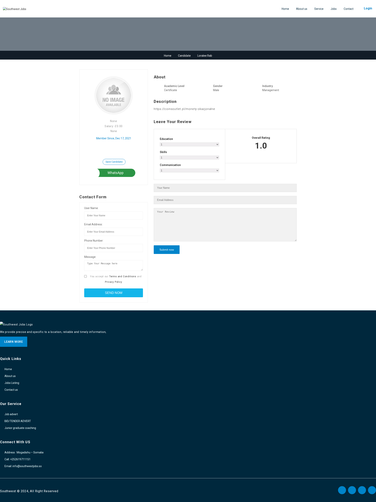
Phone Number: (93, 240)
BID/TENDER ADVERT (18, 421)
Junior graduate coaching (20, 428)
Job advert (11, 414)
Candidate (184, 55)
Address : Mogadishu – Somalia (24, 452)
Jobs (334, 8)
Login (368, 8)
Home (285, 8)
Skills (163, 152)
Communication (170, 165)
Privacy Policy (113, 282)
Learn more (13, 341)
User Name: (91, 208)
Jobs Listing (12, 382)
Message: (90, 256)
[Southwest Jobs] (14, 9)
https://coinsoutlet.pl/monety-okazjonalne (184, 109)
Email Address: (93, 224)
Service (319, 8)
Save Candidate (114, 161)
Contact (348, 8)
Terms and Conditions (122, 276)
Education (166, 138)
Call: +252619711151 (18, 459)
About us (301, 8)
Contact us (11, 389)
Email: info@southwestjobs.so (23, 466)
